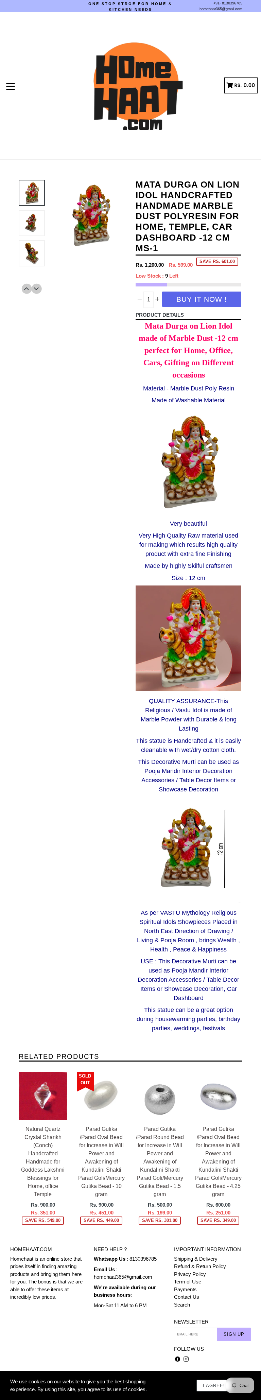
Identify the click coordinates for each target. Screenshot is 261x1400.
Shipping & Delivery (196, 1259)
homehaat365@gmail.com (220, 9)
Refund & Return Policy (200, 1266)
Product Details (160, 315)
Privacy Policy (190, 1274)
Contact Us (186, 1297)
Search (182, 1305)
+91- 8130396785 (227, 3)
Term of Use (187, 1281)
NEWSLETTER (191, 1322)
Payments (185, 1289)
